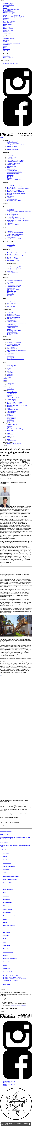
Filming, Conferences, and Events (15, 359)
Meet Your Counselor (15, 268)
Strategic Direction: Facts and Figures (16, 350)
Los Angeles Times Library (14, 200)
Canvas (5, 19)
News (8, 354)
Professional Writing (8, 952)
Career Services (11, 324)
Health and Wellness (12, 321)
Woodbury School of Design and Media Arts (13, 142)
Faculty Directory (11, 365)
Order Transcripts (7, 22)
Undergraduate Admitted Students (15, 218)
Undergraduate (10, 383)
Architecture (10, 158)
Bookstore (6, 6)
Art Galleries (10, 282)
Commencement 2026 (9, 21)
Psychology (6, 955)
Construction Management (13, 163)
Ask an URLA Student (12, 224)
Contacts (9, 377)
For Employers (10, 357)
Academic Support (11, 320)
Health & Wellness (8, 11)
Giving (5, 380)
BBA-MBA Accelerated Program (15, 160)
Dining (8, 304)
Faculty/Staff (6, 896)
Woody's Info (6, 31)
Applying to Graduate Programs (15, 232)
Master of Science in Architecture (15, 191)
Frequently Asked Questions (10, 63)
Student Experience (12, 303)
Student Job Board (8, 30)
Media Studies (6, 945)
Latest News (6, 56)
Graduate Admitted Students (14, 238)
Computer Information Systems (15, 161)
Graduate (9, 384)
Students (5, 965)
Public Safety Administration (14, 179)
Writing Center (7, 33)
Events (4, 892)
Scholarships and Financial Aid (15, 255)
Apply (1, 137)
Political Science (7, 948)
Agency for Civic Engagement (14, 280)
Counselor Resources (12, 272)
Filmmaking (6, 905)
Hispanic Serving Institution (9, 915)
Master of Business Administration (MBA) (18, 188)
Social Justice (6, 962)
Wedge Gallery (10, 294)
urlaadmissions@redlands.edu (18, 1005)
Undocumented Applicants (13, 217)
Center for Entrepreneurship (14, 285)
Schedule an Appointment (16, 267)
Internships (9, 194)
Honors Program (11, 288)
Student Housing (11, 306)
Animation (5, 859)
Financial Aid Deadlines (13, 258)
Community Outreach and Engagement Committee (13, 344)
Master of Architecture (12, 187)
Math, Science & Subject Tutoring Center (14, 16)
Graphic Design (7, 912)
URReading (10, 312)
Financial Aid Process (12, 254)
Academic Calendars (8, 3)
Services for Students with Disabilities (16, 323)
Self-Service (6, 27)
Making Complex (11, 291)
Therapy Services (11, 314)
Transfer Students (11, 213)
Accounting (10, 155)
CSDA (4, 886)
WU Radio (9, 295)
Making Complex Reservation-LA (12, 15)
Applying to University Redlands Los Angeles (19, 211)
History (8, 351)
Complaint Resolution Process (11, 9)
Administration (10, 367)
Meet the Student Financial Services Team (17, 252)
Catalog (5, 8)
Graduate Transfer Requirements (15, 234)
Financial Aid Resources (13, 257)
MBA (4, 942)
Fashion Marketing (11, 166)
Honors (5, 922)
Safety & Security (11, 301)
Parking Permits (7, 24)
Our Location (10, 353)
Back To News (6, 984)
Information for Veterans (13, 260)
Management (10, 176)
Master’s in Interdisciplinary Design (16, 193)
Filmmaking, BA (11, 167)
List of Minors (10, 196)
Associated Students (8, 5)
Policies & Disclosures (9, 1084)
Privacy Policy (7, 1082)
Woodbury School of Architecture (12, 147)
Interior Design (10, 175)
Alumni (5, 378)
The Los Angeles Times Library (11, 14)
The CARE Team (11, 318)
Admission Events (14, 269)
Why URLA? (10, 210)
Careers (9, 371)
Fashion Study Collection (13, 286)
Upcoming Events (8, 57)
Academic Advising (12, 327)
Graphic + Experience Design (14, 172)
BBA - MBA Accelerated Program (11, 876)
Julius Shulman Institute (13, 289)
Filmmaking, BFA (11, 169)
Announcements (7, 863)
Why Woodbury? (11, 347)
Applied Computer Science (9, 866)
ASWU (9, 283)
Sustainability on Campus (13, 315)
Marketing (9, 178)
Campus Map (10, 372)
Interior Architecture (8, 929)
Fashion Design (11, 164)
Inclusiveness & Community (14, 342)
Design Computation (8, 889)
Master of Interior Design (13, 190)
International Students (9, 12)
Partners (9, 369)
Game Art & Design (12, 170)
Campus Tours (10, 271)
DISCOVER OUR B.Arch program (9, 822)
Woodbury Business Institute (14, 149)
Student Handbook (8, 28)
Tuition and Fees (11, 245)
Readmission (10, 223)
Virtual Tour (10, 387)
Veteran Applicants (11, 215)
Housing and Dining (12, 246)
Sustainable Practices (8, 971)
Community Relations (8, 882)
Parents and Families (12, 348)
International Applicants (13, 214)
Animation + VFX (11, 157)
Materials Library (11, 292)
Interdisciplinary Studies (13, 173)
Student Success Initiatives (13, 317)
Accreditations (10, 356)
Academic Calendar (12, 199)
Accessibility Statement (9, 1081)
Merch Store (6, 18)
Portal (4, 25)
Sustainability (6, 968)
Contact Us (9, 368)
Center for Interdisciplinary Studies (16, 145)
